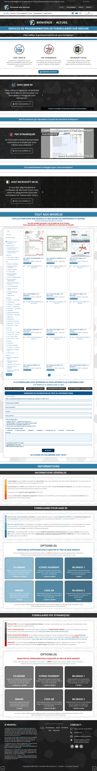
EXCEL (30, 13)
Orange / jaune (10, 334)
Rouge (18, 332)
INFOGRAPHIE (38, 13)
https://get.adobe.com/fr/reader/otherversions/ (53, 631)
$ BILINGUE (17, 347)
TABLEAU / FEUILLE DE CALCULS (12, 289)
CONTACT (88, 7)
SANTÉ (16, 325)
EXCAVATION (10, 308)
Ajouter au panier (27, 263)
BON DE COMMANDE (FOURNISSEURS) (12, 274)
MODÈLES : (8, 355)
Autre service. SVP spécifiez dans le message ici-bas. (21, 426)
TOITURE (9, 306)
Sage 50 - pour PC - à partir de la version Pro (18, 421)
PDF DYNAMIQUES (50, 727)
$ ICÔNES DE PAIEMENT (12, 345)
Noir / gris (9, 330)
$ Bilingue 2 (40, 430)
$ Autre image (70, 430)
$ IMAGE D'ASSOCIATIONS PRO (13, 350)
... (61, 375)
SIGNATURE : (9, 255)
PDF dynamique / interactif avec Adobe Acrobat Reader (21, 423)
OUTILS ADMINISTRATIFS (12, 286)
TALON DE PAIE (10, 295)
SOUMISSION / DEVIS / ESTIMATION (12, 266)
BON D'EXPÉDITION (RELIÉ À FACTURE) (13, 283)
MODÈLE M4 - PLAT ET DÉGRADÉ (12, 367)
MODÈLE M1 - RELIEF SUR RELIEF (12, 358)
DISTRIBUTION (10, 319)
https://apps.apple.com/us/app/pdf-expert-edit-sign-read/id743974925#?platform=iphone (59, 639)
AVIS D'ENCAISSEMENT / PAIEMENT (12, 292)
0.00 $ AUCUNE (10, 353)
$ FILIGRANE (10, 343)
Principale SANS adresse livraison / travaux (13, 252)
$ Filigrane (10, 430)
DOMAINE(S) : (9, 298)
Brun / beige (14, 336)
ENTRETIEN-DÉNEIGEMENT (13, 312)
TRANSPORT (10, 325)
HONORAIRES (17, 300)
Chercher (9, 374)
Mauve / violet (10, 338)
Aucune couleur (11, 332)
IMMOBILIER (10, 323)
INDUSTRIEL (10, 315)
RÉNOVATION (16, 306)
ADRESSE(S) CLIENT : (10, 245)
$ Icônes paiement (20, 430)
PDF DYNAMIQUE (71, 7)
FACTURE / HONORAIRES (12, 264)
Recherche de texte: (10, 237)
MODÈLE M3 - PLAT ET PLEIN (13, 364)
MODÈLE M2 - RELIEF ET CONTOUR (12, 361)
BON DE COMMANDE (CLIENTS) (14, 277)
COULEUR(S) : (9, 328)
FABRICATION (10, 317)
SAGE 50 (81, 7)
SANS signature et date (12, 259)
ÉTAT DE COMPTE (11, 271)
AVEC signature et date (12, 257)
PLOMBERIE (17, 304)
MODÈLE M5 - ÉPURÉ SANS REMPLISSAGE (13, 370)
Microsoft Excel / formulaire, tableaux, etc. (18, 424)
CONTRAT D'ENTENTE (12, 269)
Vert (8, 336)
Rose (17, 338)
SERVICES (9, 300)
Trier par (8, 234)
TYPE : (7, 262)
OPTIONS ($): (9, 341)
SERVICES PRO (48, 13)
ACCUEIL (61, 7)
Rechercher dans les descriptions (12, 242)
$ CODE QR (9, 347)
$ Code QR (61, 430)
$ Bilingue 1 (31, 430)
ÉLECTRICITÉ (10, 304)
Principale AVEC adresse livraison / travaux (13, 248)
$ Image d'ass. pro (51, 430)
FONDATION (18, 308)
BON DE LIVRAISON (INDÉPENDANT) (11, 280)
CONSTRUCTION (11, 302)
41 (64, 375)
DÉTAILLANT (17, 315)
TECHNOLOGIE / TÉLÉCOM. (13, 321)
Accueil (6, 13)
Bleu (18, 334)
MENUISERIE (10, 310)
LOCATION (17, 323)
